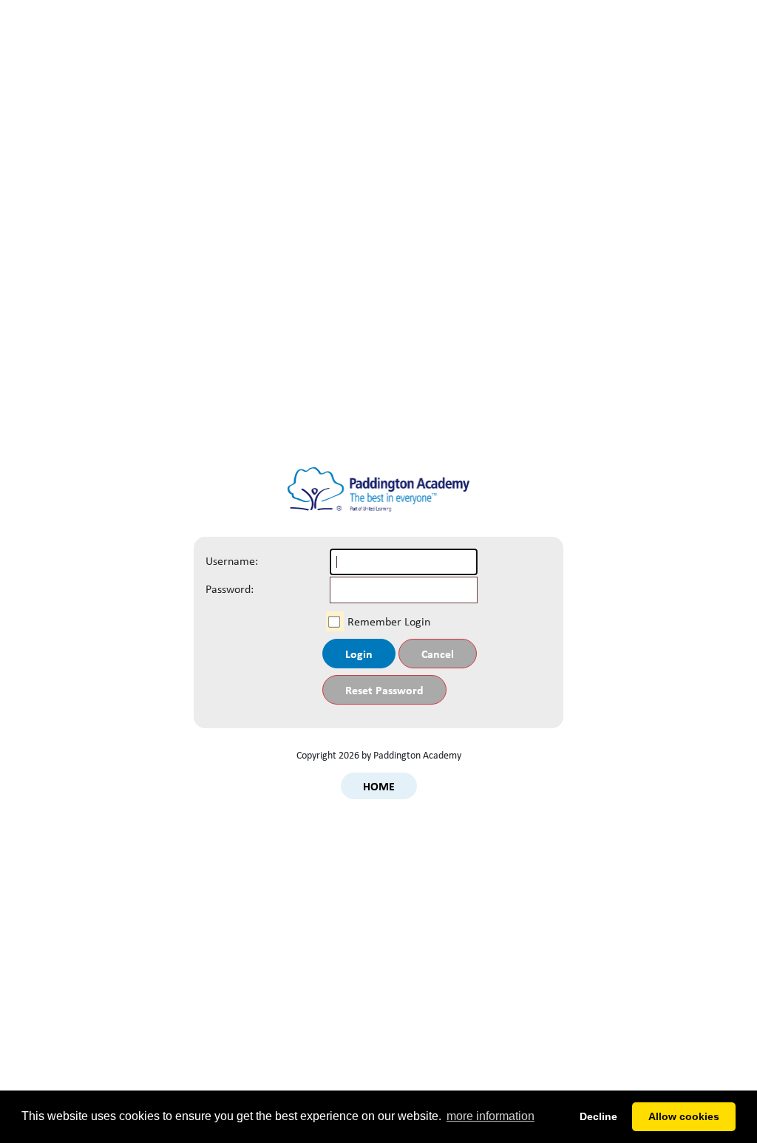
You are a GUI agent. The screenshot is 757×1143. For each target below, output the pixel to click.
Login (359, 653)
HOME (379, 786)
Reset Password (384, 690)
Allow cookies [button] (683, 1116)
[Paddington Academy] (379, 496)
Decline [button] (598, 1116)
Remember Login (388, 621)
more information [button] (490, 1116)
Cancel (437, 653)
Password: (221, 589)
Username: (221, 561)
